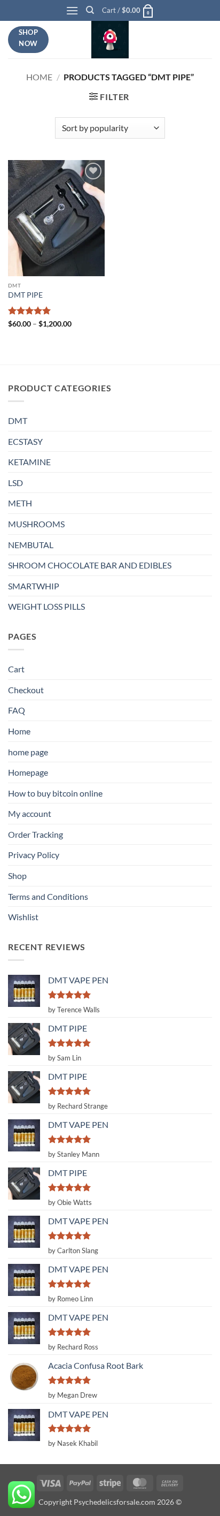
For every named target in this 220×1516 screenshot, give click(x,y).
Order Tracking (35, 834)
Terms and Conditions (48, 896)
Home (39, 77)
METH (20, 503)
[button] (72, 10)
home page (28, 752)
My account (29, 813)
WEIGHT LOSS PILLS (46, 606)
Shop (17, 875)
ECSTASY (25, 441)
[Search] (90, 10)
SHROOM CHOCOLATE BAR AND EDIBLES (89, 565)
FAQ (16, 710)
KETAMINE (29, 462)
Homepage (28, 772)
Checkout (26, 690)
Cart (16, 669)
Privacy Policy (33, 855)
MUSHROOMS (36, 524)
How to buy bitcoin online (55, 793)
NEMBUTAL (30, 545)
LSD (15, 482)
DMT (17, 420)
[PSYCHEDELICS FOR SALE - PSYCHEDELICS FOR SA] (110, 39)
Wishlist (23, 917)
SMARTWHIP (33, 586)
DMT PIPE (25, 295)
